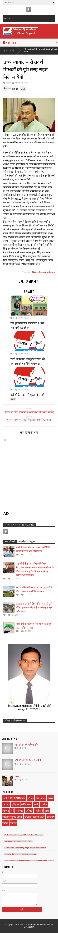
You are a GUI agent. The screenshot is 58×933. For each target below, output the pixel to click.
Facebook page (28, 9)
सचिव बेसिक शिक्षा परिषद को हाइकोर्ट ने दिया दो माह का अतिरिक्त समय (34, 589)
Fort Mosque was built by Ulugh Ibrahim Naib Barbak (25, 848)
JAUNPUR (7, 798)
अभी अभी (8, 50)
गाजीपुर (44, 804)
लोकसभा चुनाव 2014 (12, 817)
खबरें (36, 804)
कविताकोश (26, 804)
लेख (47, 810)
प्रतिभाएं (39, 810)
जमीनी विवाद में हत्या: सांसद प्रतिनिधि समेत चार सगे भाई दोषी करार (33, 549)
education (41, 798)
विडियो (27, 817)
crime (31, 798)
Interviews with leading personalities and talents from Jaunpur (29, 860)
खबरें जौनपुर (18, 83)
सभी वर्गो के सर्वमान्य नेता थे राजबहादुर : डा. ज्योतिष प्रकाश (34, 625)
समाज (5, 823)
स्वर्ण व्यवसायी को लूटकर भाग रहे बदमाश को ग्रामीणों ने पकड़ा (27, 360)
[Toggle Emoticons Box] (5, 439)
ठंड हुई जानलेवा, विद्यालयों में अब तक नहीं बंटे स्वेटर (27, 325)
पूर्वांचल (29, 810)
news (50, 798)
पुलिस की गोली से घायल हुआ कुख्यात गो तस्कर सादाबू (29, 412)
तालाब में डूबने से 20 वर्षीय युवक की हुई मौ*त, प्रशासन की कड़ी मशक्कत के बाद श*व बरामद (34, 607)
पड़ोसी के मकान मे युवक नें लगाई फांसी (27, 396)
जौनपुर (26, 83)
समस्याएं (50, 817)
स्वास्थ (13, 823)
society (6, 804)
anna (17, 776)
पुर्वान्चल (20, 810)
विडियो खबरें (38, 817)
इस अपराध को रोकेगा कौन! (27, 744)
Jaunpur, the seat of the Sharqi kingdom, (20, 854)
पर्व (12, 810)
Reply (8, 83)
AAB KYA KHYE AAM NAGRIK (28, 760)
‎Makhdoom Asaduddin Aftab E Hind (18, 841)
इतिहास (15, 804)
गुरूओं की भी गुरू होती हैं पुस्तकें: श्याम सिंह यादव (29, 420)
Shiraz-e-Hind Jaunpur (29, 925)
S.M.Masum (19, 798)
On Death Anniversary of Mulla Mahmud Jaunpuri (24, 835)
